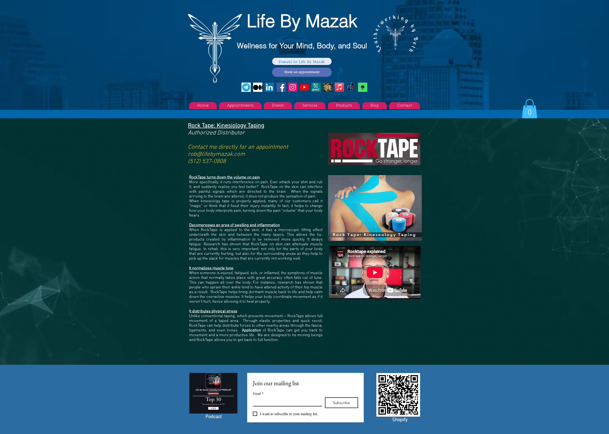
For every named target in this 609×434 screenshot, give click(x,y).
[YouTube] (304, 87)
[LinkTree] (362, 87)
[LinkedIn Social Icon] (269, 87)
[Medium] (257, 87)
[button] (529, 108)
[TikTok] (351, 87)
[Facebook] (281, 87)
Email (258, 393)
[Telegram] (246, 87)
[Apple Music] (339, 87)
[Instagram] (292, 87)
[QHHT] (316, 87)
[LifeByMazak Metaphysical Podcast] (327, 87)
